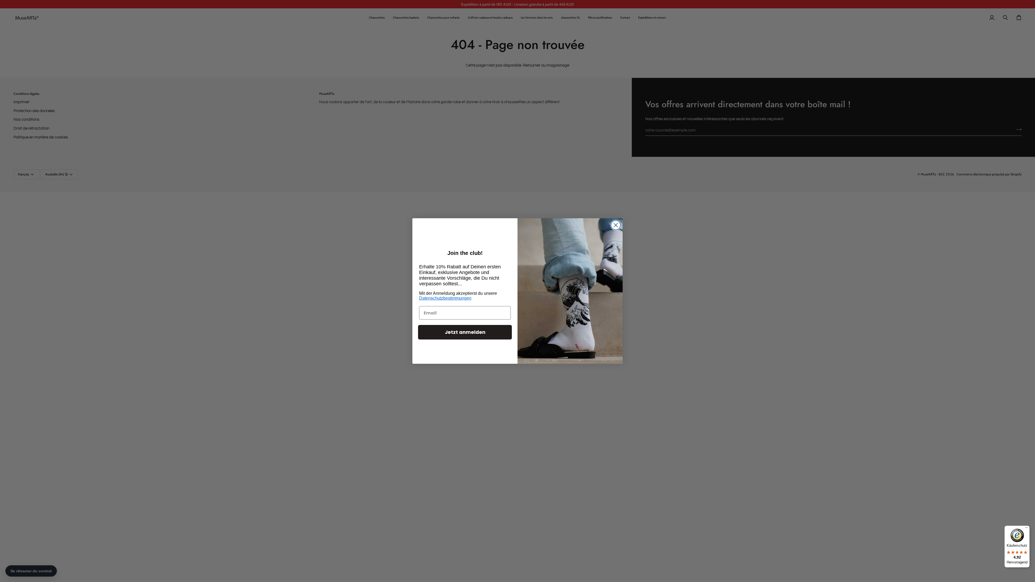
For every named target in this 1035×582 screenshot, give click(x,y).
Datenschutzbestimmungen (445, 298)
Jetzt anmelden (465, 332)
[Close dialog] (615, 225)
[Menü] (1026, 529)
